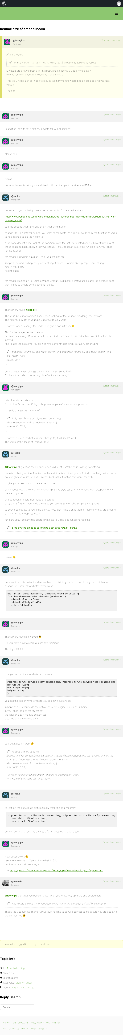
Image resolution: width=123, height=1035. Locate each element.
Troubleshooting (16, 968)
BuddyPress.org (37, 1022)
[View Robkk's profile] (5, 197)
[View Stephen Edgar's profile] (5, 883)
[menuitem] (4, 3)
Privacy (24, 1028)
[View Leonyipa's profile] (7, 42)
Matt (48, 1022)
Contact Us (14, 1028)
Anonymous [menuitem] (119, 3)
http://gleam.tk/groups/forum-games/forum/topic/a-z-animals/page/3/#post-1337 (56, 870)
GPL (5, 1028)
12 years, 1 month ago (111, 40)
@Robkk (30, 309)
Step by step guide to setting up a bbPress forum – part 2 (44, 527)
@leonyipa (11, 467)
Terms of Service (37, 1028)
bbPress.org (5, 13)
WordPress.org (9, 1022)
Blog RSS (56, 1022)
